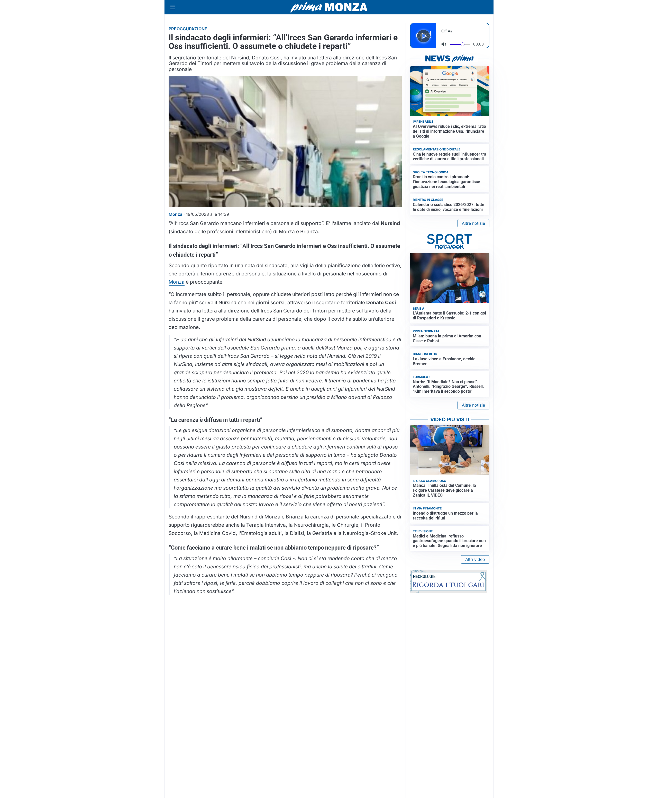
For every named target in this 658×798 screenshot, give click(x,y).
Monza (177, 282)
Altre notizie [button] (473, 223)
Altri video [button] (475, 559)
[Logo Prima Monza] (329, 7)
